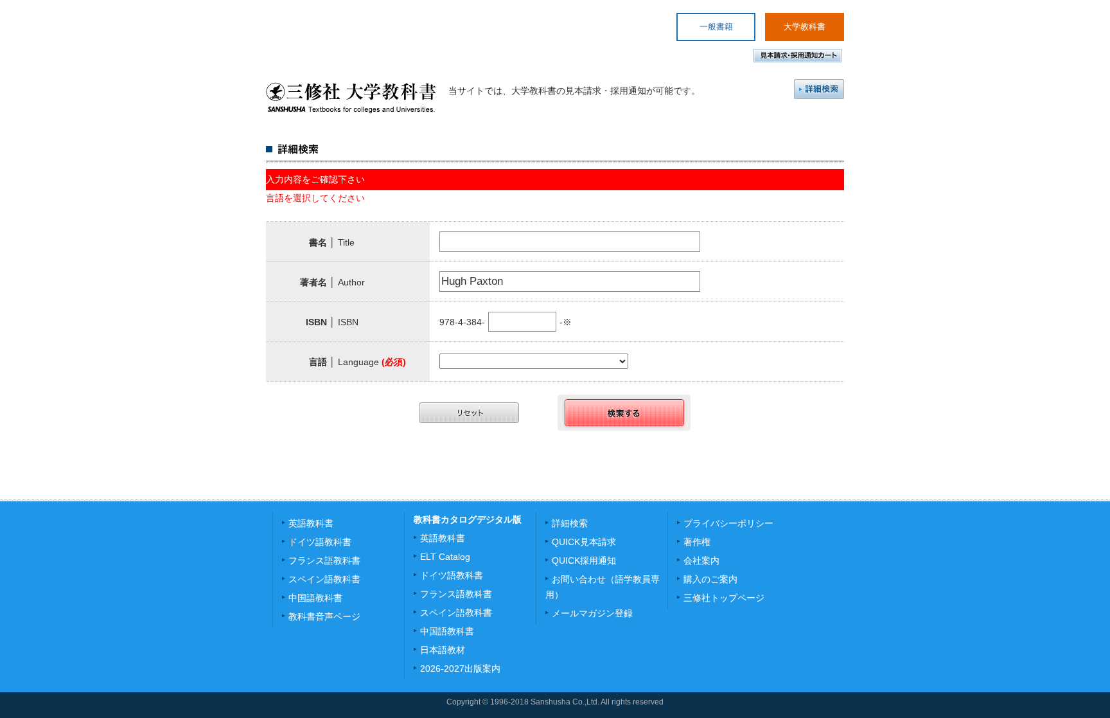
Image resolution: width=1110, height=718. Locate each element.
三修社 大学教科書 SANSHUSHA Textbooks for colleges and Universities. (351, 98)
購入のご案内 (710, 579)
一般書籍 (716, 26)
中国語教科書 (315, 598)
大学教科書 (804, 26)
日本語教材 (442, 650)
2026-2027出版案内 (460, 668)
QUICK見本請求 (584, 542)
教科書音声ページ (324, 616)
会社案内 (701, 560)
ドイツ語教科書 (319, 542)
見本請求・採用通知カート (797, 55)
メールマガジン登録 (592, 613)
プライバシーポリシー (728, 523)
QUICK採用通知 (584, 560)
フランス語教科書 (324, 560)
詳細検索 (819, 89)
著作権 (696, 542)
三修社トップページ (723, 598)
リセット (469, 412)
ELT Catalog (445, 557)
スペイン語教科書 (324, 579)
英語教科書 (310, 523)
